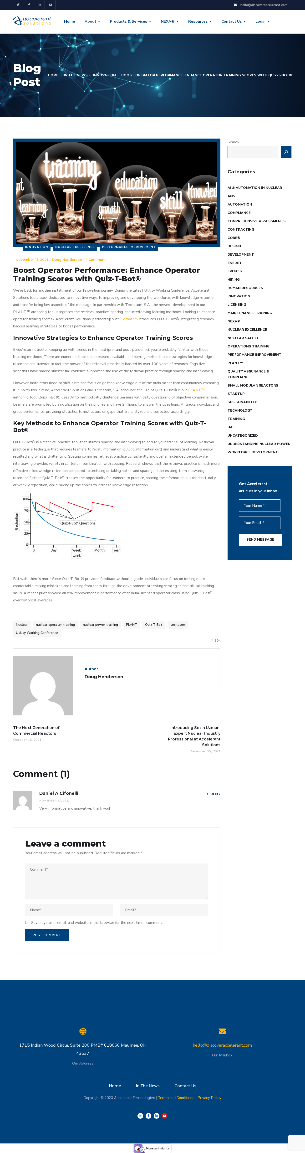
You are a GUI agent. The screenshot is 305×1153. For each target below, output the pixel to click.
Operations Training (248, 346)
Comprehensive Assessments (257, 221)
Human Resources (245, 288)
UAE (231, 427)
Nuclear (22, 624)
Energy (234, 263)
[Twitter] (18, 5)
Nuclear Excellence (75, 247)
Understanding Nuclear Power (259, 444)
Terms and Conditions (176, 1098)
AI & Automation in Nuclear (255, 188)
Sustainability (242, 402)
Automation (240, 204)
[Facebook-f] (29, 5)
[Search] (286, 152)
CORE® (234, 238)
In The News (76, 75)
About (90, 21)
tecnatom (178, 624)
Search (233, 142)
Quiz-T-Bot (153, 624)
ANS (231, 196)
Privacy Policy (209, 1098)
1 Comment (96, 260)
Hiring (234, 279)
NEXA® (168, 21)
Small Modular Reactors (253, 385)
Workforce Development (253, 452)
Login (260, 21)
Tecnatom (129, 319)
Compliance (239, 213)
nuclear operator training (55, 624)
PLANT (131, 624)
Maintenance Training (250, 313)
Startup (236, 394)
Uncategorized (243, 435)
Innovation (104, 75)
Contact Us (231, 21)
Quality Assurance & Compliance (248, 374)
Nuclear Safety (243, 338)
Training (236, 419)
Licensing (237, 304)
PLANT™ (196, 390)
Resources (198, 21)
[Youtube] (51, 5)
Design (234, 246)
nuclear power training (100, 624)
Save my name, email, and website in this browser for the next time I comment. (97, 922)
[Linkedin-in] (40, 5)
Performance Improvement (129, 247)
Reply (215, 794)
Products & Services (128, 21)
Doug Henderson (67, 260)
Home (69, 21)
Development (241, 254)
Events (235, 271)
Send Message (260, 539)
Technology (240, 410)
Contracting (241, 229)
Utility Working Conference (37, 633)
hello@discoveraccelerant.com (222, 1045)
